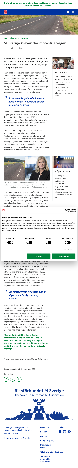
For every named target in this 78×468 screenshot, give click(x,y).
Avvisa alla (38, 256)
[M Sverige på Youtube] (69, 431)
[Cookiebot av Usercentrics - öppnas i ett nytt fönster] (67, 210)
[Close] (75, 3)
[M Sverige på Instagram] (64, 431)
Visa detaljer (67, 250)
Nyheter (24, 38)
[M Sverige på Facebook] (59, 431)
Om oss (43, 436)
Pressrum (44, 427)
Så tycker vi (14, 38)
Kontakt (43, 432)
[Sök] (68, 12)
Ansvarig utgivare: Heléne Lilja (17, 438)
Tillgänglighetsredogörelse (51, 452)
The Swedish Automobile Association (45, 459)
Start (6, 38)
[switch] (29, 242)
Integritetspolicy (47, 440)
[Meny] (72, 12)
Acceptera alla (63, 256)
